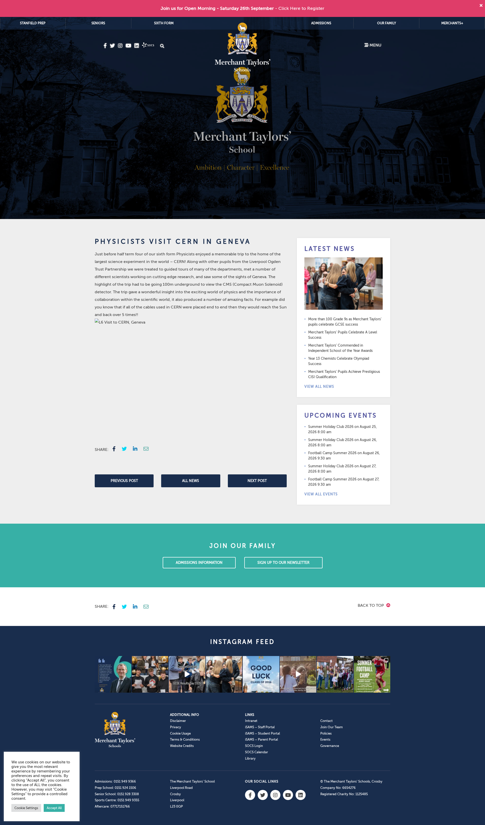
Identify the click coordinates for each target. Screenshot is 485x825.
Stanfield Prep (32, 23)
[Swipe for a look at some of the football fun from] (372, 674)
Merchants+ (452, 23)
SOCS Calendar (256, 752)
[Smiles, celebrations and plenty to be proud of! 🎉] (150, 674)
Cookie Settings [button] (26, 808)
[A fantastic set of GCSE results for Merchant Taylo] (224, 674)
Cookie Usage (180, 733)
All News (190, 481)
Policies (326, 733)
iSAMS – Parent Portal (261, 739)
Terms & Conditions (185, 739)
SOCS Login (254, 746)
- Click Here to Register (299, 8)
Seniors (98, 23)
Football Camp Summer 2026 (332, 453)
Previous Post (124, 481)
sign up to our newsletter (283, 563)
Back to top (371, 605)
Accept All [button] (54, 808)
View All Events (321, 494)
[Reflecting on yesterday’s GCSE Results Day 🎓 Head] (113, 674)
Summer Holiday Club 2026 (330, 427)
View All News (319, 387)
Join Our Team (331, 727)
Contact (326, 721)
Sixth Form (164, 23)
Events (325, 739)
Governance (329, 746)
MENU (375, 45)
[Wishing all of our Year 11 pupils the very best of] (261, 674)
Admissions (321, 23)
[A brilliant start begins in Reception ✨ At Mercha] (298, 674)
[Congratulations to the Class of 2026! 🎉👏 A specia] (187, 674)
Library (250, 758)
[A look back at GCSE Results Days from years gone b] (335, 674)
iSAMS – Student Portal (262, 733)
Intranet (251, 721)
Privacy (175, 727)
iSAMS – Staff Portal (260, 727)
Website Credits (182, 746)
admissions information (199, 563)
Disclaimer (178, 721)
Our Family (386, 23)
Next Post (257, 481)
